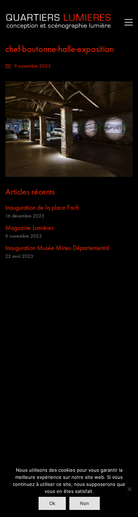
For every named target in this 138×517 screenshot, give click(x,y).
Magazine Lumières (29, 228)
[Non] (129, 489)
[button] (127, 22)
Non (84, 503)
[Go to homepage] (58, 22)
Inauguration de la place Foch (42, 207)
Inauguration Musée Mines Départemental (57, 248)
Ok (52, 503)
